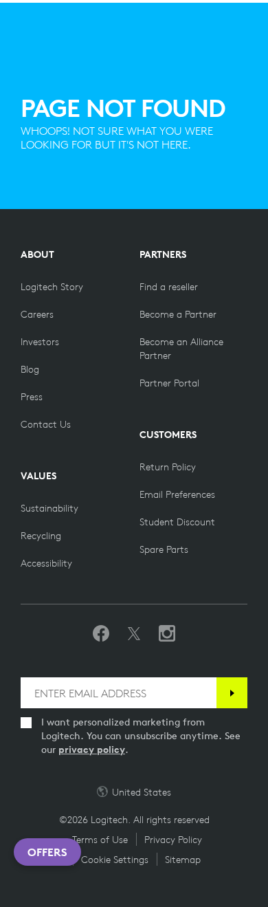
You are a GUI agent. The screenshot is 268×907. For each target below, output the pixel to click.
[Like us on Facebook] (101, 634)
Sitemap (183, 859)
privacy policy (91, 749)
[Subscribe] (231, 692)
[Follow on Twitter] (134, 634)
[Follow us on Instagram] (167, 634)
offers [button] (47, 852)
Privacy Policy (173, 839)
